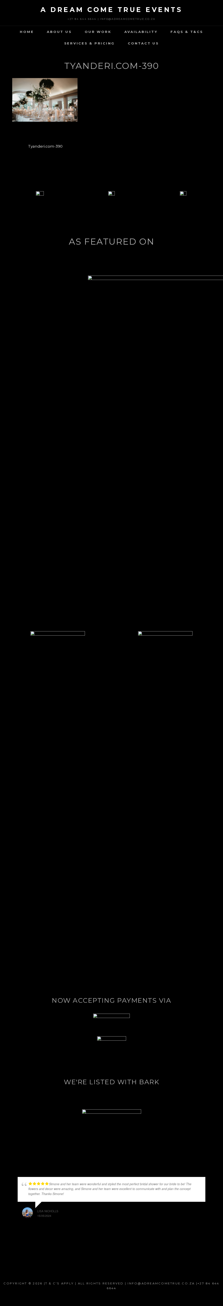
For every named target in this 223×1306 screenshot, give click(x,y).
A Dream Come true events (111, 10)
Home (27, 32)
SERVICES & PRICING (89, 43)
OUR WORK (98, 32)
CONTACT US (143, 43)
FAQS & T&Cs (187, 32)
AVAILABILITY (140, 32)
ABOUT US (59, 32)
